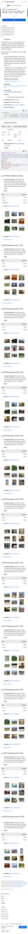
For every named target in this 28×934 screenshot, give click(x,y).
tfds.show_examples (13, 206)
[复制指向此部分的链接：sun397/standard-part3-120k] (24, 372)
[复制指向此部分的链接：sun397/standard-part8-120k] (24, 690)
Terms (2, 923)
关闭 (14, 16)
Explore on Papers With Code (13, 81)
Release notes (4, 911)
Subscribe (22, 927)
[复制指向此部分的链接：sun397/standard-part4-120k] (24, 436)
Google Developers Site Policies (15, 885)
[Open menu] (2, 1)
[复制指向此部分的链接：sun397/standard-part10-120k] (2, 819)
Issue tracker (4, 909)
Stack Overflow (4, 914)
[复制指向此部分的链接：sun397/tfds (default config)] (24, 176)
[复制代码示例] (26, 111)
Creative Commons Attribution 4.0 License (17, 882)
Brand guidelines (5, 916)
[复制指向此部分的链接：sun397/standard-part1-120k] (24, 245)
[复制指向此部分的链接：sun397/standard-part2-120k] (24, 309)
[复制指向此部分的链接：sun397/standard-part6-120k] (24, 563)
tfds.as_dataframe (14, 236)
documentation (15, 105)
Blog (2, 896)
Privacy (7, 923)
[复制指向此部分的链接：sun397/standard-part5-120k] (24, 499)
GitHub (2, 898)
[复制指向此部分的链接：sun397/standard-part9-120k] (24, 753)
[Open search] (22, 2)
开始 (14, 20)
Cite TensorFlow (4, 918)
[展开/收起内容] (7, 26)
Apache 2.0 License (22, 883)
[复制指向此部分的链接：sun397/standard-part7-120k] (24, 626)
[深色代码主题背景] (23, 111)
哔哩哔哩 (3, 903)
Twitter (2, 900)
